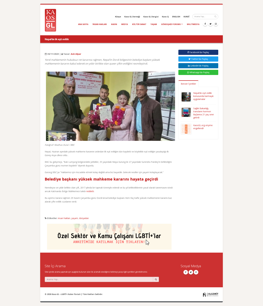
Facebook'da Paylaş (199, 52)
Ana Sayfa (83, 24)
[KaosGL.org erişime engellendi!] (186, 128)
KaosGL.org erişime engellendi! (203, 127)
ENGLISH (176, 16)
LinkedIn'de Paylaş (199, 65)
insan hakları (100, 24)
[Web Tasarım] (210, 294)
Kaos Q (165, 16)
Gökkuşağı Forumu (171, 24)
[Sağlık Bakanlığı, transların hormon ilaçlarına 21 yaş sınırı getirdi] (186, 112)
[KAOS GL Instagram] (216, 24)
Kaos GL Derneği (132, 16)
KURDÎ (186, 16)
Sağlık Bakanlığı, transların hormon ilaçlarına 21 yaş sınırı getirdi (203, 113)
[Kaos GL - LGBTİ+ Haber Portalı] (51, 20)
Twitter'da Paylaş (199, 58)
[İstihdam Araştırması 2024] (109, 235)
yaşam (154, 24)
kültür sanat (139, 24)
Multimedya (193, 24)
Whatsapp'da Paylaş (199, 72)
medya (124, 24)
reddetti (90, 191)
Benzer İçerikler (188, 83)
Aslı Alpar (76, 53)
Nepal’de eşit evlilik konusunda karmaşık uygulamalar (203, 96)
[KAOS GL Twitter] (210, 24)
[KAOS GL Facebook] (205, 24)
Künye (118, 16)
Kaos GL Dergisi (151, 16)
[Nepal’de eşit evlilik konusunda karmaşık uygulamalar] (186, 96)
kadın (114, 24)
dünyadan (84, 218)
